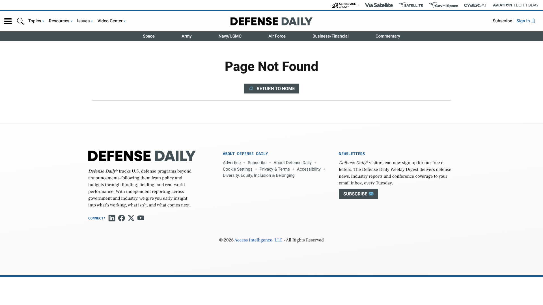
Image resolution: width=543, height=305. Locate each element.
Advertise (232, 162)
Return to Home (275, 88)
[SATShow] (411, 5)
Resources (59, 20)
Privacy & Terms (275, 169)
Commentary (388, 36)
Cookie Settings (238, 169)
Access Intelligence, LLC (258, 240)
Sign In (523, 20)
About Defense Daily (292, 162)
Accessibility (309, 169)
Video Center (110, 20)
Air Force (277, 36)
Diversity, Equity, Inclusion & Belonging (259, 175)
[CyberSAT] (475, 5)
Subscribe (502, 20)
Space (149, 36)
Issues (83, 20)
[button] (7, 21)
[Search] (20, 21)
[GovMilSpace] (443, 5)
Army (187, 36)
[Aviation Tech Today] (516, 5)
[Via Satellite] (379, 5)
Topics (34, 20)
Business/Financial (331, 36)
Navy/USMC (230, 36)
